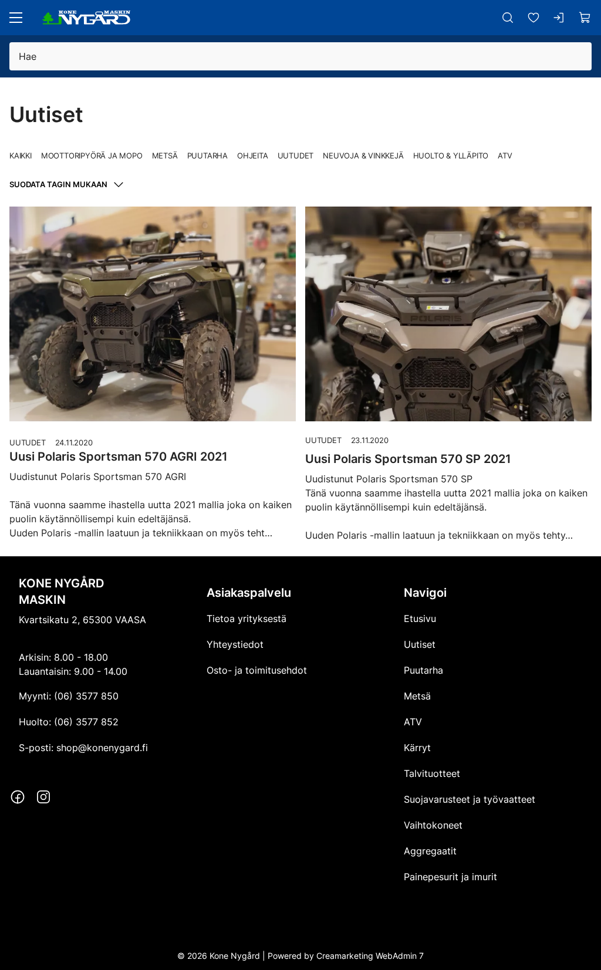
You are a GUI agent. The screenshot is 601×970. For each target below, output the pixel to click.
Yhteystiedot (235, 644)
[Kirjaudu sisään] (559, 17)
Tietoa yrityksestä (246, 618)
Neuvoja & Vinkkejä (363, 155)
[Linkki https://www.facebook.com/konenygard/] (18, 797)
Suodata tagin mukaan (58, 184)
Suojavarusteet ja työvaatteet (469, 799)
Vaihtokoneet (433, 825)
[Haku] (508, 17)
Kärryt (417, 747)
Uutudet (296, 155)
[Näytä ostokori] (585, 17)
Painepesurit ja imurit (450, 877)
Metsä (165, 155)
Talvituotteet (432, 773)
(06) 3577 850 (86, 696)
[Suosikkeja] (533, 17)
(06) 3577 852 (86, 722)
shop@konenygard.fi (102, 747)
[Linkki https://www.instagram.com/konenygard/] (43, 797)
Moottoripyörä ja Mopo (92, 155)
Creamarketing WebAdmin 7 (370, 956)
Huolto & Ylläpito (451, 155)
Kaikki (20, 155)
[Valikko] (16, 17)
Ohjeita (252, 155)
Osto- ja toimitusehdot (257, 670)
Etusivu (420, 618)
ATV (505, 155)
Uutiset (419, 644)
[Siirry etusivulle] (86, 17)
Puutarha (207, 155)
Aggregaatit (430, 851)
